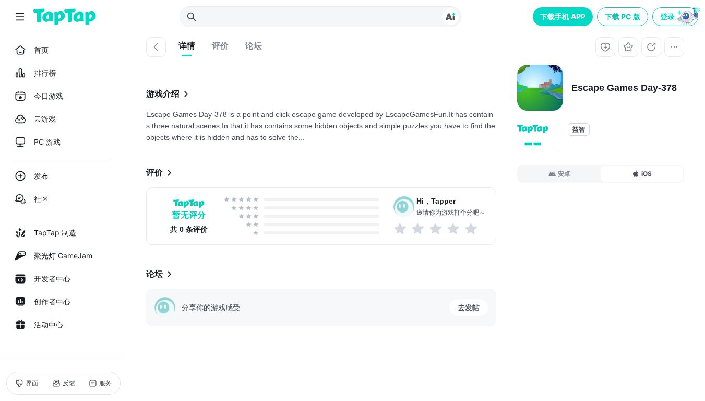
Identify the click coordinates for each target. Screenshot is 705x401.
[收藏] (628, 47)
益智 (578, 129)
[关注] (605, 47)
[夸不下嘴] (418, 228)
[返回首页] (64, 16)
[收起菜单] (20, 16)
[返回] (156, 47)
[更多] (674, 47)
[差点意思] (436, 228)
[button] (676, 16)
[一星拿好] (400, 228)
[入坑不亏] (454, 228)
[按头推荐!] (471, 228)
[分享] (651, 47)
